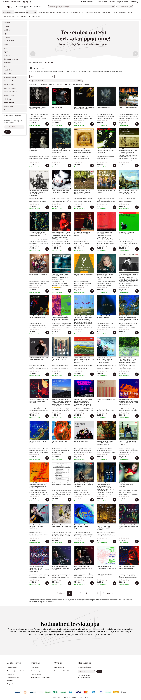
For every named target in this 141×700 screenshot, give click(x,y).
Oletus (50, 84)
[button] (84, 677)
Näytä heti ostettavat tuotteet (79, 84)
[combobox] (81, 6)
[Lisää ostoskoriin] (47, 124)
